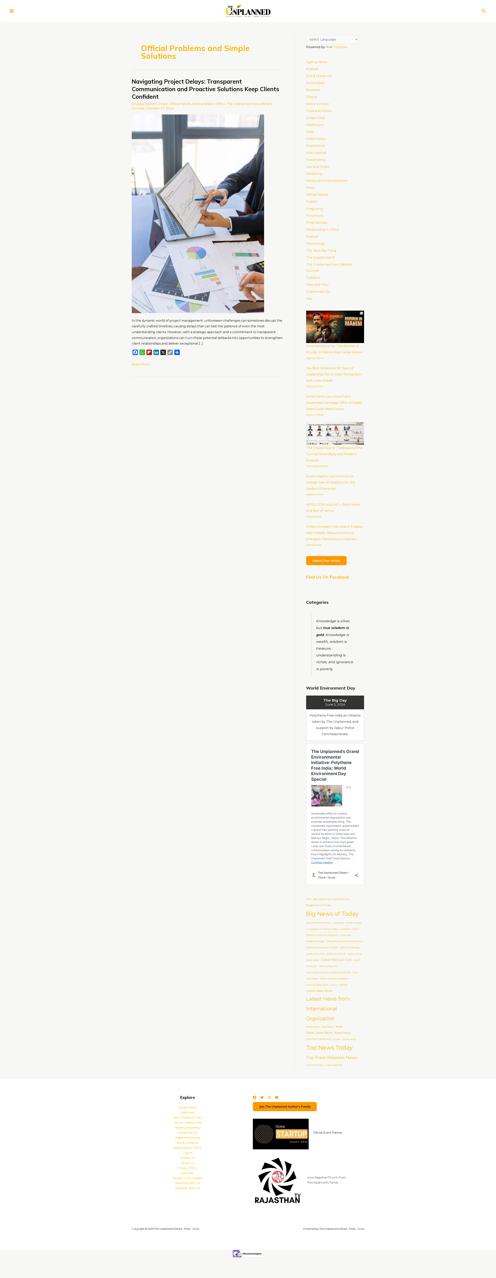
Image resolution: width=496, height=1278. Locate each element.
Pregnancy (314, 209)
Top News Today (329, 1047)
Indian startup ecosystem (334, 978)
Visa (309, 299)
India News (312, 978)
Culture (355, 929)
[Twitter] (262, 1097)
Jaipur (333, 984)
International (316, 153)
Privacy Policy (187, 1168)
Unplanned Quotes (187, 1137)
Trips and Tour (317, 285)
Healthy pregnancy (328, 966)
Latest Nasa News (319, 991)
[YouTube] (276, 1097)
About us (187, 1163)
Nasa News (342, 1033)
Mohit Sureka (312, 1027)
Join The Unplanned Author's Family (285, 1106)
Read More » (141, 363)
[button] (483, 11)
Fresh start (346, 935)
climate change (353, 923)
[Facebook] (254, 1097)
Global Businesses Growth (322, 947)
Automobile (315, 83)
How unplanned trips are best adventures (328, 972)
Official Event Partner (327, 1132)
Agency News (316, 62)
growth (357, 960)
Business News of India (318, 922)
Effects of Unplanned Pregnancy (322, 935)
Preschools (314, 215)
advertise (187, 1173)
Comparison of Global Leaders (322, 929)
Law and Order (317, 167)
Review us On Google (187, 1178)
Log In (187, 1153)
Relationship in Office (208, 104)
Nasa (339, 1026)
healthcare (311, 966)
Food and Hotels (319, 111)
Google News (187, 1107)
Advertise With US (187, 1183)
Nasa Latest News (319, 1033)
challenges (338, 922)
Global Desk (315, 118)
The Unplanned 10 (320, 257)
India (310, 132)
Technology (315, 243)
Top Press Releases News (331, 1057)
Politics (311, 202)
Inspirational (315, 146)
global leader (312, 960)
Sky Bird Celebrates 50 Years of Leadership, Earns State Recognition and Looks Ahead (334, 374)
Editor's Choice (156, 104)
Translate (340, 47)
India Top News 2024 (317, 984)
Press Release (316, 222)
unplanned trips (333, 1065)
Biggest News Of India (318, 905)
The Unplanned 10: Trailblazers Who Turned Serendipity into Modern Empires (334, 454)
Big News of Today (332, 913)
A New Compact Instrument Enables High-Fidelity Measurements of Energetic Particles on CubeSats (334, 533)
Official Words (180, 104)
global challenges (350, 947)
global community (315, 954)
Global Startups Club (336, 960)
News (310, 188)
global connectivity (336, 953)
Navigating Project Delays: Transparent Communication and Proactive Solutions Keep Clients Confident (205, 89)
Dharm (311, 97)
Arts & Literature (319, 76)
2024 (309, 899)
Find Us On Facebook (327, 577)
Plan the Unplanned (318, 1039)
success (336, 1039)
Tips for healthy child (187, 1122)
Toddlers (313, 278)
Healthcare (315, 125)
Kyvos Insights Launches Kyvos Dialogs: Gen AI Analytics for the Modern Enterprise (330, 482)
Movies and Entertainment (326, 181)
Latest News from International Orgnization (328, 1008)
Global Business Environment (344, 941)
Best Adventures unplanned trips (331, 899)
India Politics (315, 139)
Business (312, 90)
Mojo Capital (327, 1027)
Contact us (187, 1158)
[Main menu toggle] (11, 11)
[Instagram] (269, 1097)
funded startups (315, 941)
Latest (343, 984)
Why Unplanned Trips (187, 1117)
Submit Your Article (326, 560)
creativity (345, 929)
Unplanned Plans (314, 1065)
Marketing (314, 174)
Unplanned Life (318, 292)
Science (312, 236)
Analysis (138, 104)
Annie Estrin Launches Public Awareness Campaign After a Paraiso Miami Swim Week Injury (334, 403)
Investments (316, 160)
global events (355, 953)
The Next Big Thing (321, 250)
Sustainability (349, 1039)
